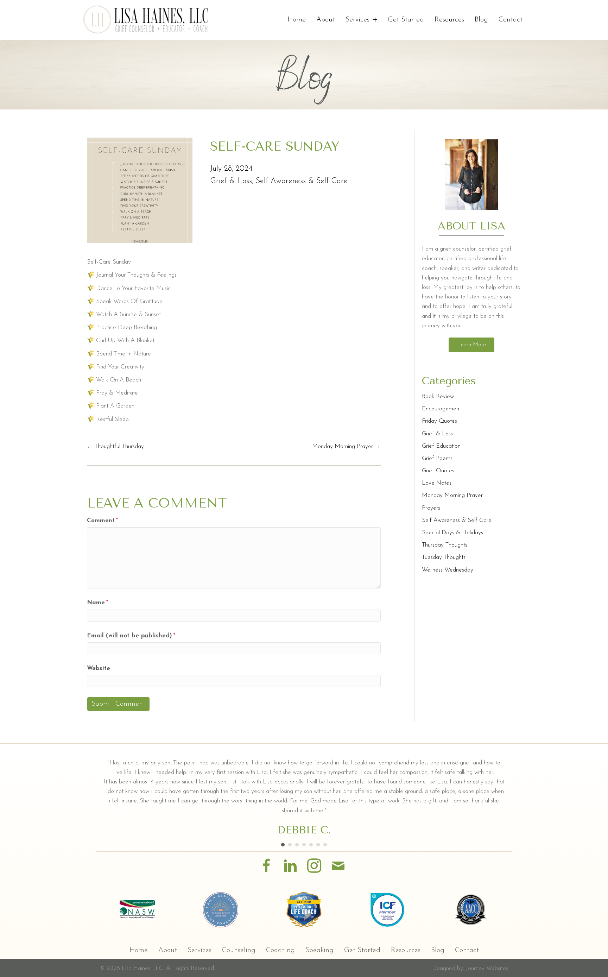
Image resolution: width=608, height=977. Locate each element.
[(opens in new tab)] (137, 909)
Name (97, 603)
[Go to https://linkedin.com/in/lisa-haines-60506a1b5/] (290, 867)
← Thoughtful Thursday (115, 446)
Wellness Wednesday (447, 570)
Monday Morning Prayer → (346, 446)
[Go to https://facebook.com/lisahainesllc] (266, 867)
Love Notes (436, 483)
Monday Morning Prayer (452, 495)
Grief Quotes (438, 471)
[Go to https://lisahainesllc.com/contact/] (338, 867)
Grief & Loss (231, 181)
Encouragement (441, 409)
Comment (102, 521)
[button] (471, 345)
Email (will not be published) (131, 636)
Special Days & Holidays (452, 533)
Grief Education (441, 446)
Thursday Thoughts (444, 545)
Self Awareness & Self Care (302, 181)
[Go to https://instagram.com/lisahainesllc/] (314, 867)
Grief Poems (437, 458)
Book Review (438, 396)
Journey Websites (487, 968)
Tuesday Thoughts (444, 557)
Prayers (431, 508)
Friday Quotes (439, 421)
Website (98, 669)
